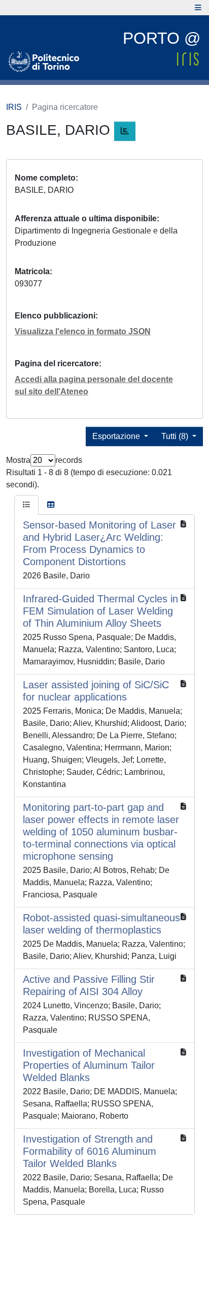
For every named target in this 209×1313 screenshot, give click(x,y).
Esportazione (117, 436)
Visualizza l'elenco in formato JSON (83, 331)
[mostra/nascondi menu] (198, 8)
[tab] (26, 505)
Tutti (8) (175, 436)
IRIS (14, 107)
